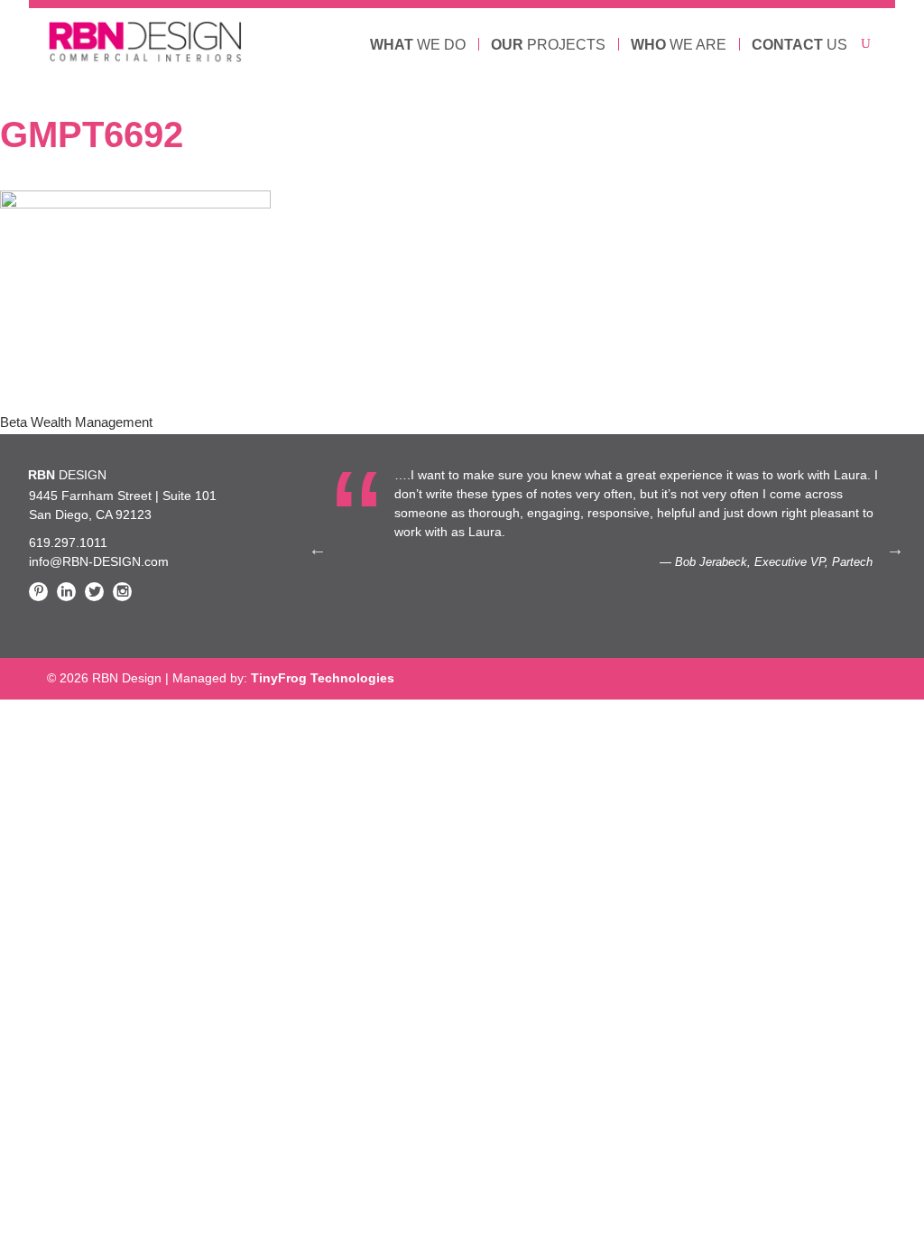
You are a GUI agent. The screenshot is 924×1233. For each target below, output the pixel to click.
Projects (548, 45)
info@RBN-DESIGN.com (99, 561)
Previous (318, 549)
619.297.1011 (68, 542)
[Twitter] (94, 591)
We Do (418, 45)
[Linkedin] (66, 591)
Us (799, 45)
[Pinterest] (38, 591)
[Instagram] (122, 591)
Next (895, 549)
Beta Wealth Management (76, 422)
